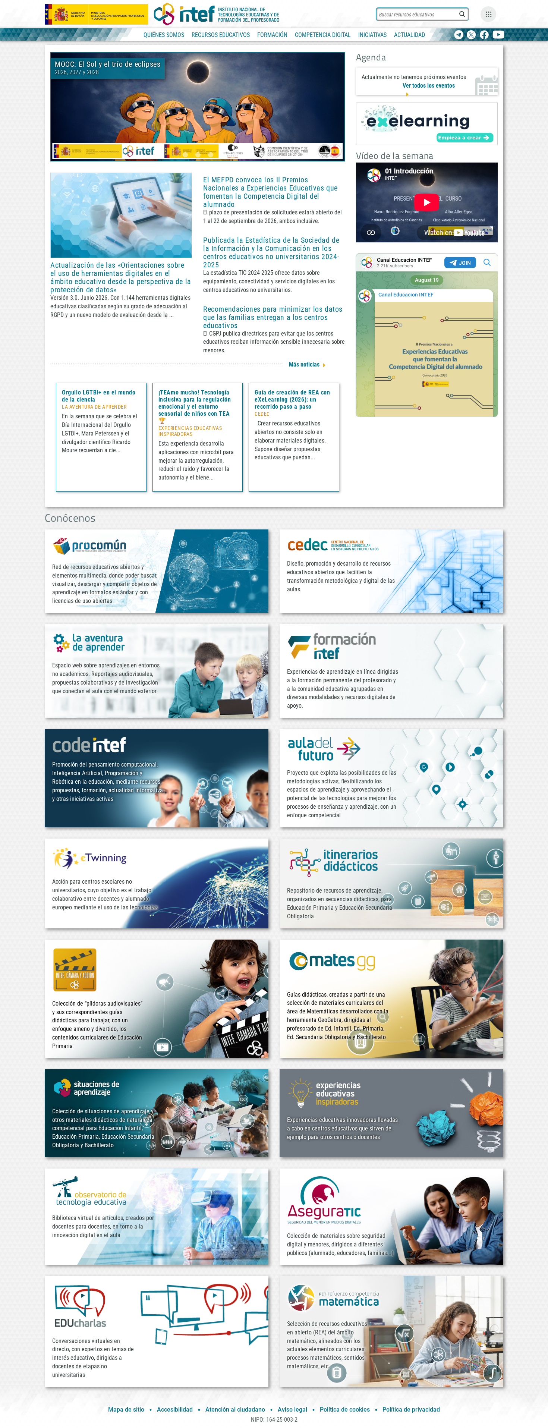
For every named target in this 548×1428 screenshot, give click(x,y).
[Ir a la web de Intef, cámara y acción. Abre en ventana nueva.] (74, 968)
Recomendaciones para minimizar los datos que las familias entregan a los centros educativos (273, 317)
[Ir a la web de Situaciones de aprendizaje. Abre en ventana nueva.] (87, 1087)
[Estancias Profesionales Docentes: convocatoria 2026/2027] (197, 106)
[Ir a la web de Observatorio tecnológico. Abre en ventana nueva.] (89, 1190)
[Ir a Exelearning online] (427, 124)
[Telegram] (458, 35)
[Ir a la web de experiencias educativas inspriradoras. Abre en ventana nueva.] (324, 1092)
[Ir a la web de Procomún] (89, 545)
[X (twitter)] (471, 35)
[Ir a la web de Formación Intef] (332, 645)
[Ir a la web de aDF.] (324, 748)
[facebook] (484, 35)
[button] (185, 154)
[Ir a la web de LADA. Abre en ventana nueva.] (89, 642)
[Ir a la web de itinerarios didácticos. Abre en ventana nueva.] (333, 862)
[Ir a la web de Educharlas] (80, 1305)
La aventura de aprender (94, 407)
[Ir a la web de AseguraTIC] (324, 1199)
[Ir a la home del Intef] (217, 14)
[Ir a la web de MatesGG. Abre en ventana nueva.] (332, 964)
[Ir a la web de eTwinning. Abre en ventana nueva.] (89, 857)
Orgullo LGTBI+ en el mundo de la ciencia (99, 396)
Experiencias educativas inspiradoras (190, 431)
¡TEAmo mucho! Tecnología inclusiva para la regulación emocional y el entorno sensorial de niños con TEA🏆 (194, 406)
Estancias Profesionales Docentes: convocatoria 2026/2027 (239, 68)
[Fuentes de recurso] (488, 14)
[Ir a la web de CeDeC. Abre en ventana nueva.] (333, 544)
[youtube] (498, 35)
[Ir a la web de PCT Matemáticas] (333, 1297)
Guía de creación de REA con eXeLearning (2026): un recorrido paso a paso (292, 399)
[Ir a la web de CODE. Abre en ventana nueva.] (89, 744)
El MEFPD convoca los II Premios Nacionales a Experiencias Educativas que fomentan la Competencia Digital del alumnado (270, 192)
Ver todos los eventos (429, 85)
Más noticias (304, 364)
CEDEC (262, 414)
